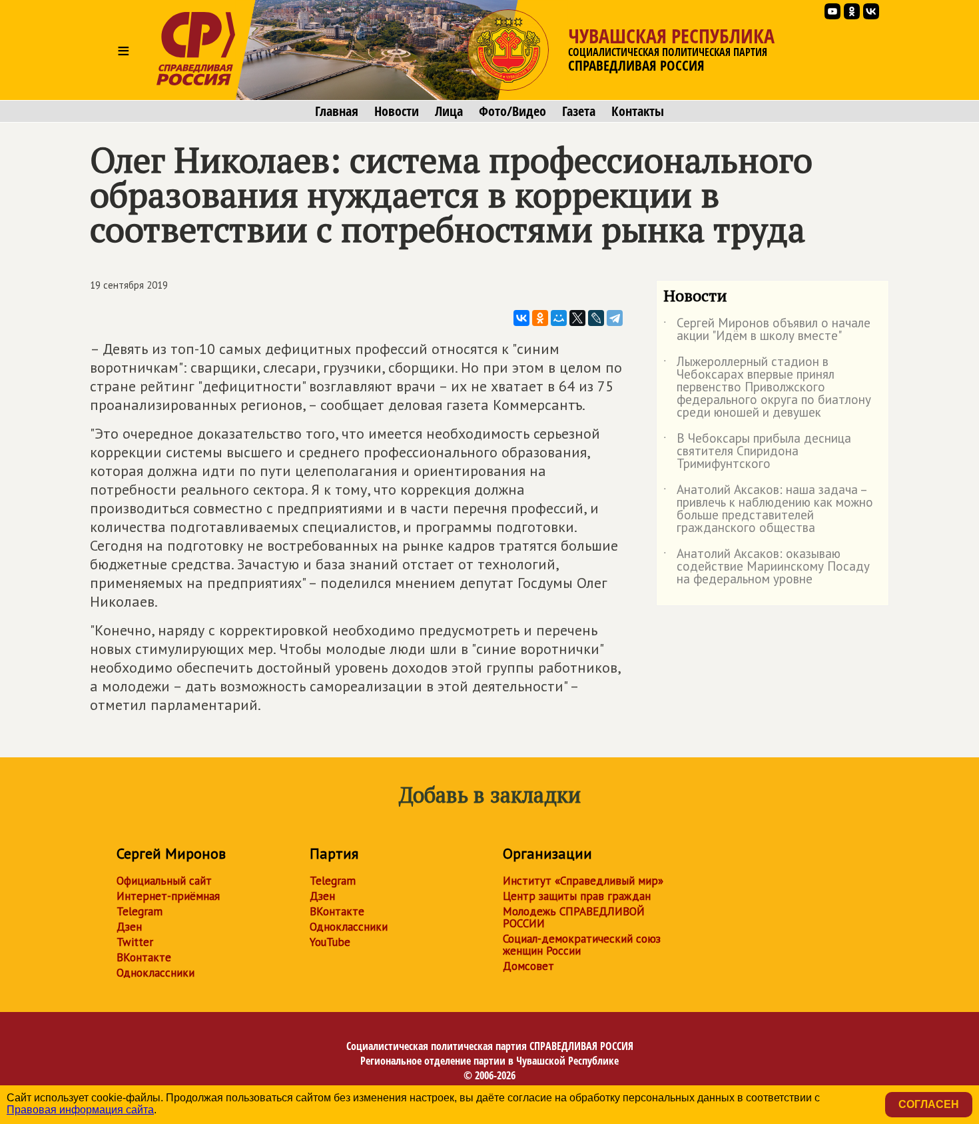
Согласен (928, 1104)
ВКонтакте (144, 957)
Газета (578, 111)
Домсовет (528, 966)
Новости (396, 111)
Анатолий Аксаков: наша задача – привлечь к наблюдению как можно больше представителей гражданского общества (768, 509)
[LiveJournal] (596, 318)
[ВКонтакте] (521, 318)
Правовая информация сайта (80, 1109)
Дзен (129, 927)
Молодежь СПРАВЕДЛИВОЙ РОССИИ (574, 917)
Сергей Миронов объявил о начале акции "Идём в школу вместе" (766, 330)
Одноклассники (155, 973)
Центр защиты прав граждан (577, 896)
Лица (449, 111)
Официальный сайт (164, 881)
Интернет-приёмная (168, 896)
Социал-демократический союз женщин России (582, 945)
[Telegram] (615, 318)
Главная (336, 111)
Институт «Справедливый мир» (583, 881)
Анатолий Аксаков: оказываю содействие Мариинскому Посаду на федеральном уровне (766, 567)
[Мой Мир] (559, 318)
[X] (577, 318)
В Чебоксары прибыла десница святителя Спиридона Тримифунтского (757, 451)
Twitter (135, 942)
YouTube (330, 942)
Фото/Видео (512, 111)
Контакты (637, 111)
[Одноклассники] (540, 318)
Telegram (140, 911)
